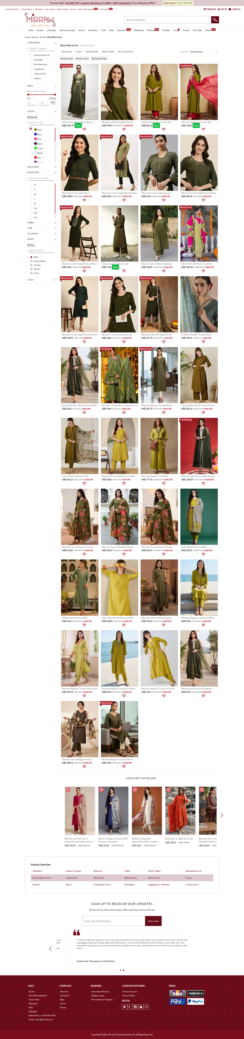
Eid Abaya (129, 884)
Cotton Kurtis (40, 73)
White (40, 153)
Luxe (175, 30)
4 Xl (35, 217)
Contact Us (65, 995)
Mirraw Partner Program (102, 999)
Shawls (36, 884)
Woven (37, 269)
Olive (39, 130)
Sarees (40, 30)
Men (111, 30)
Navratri (123, 30)
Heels (127, 870)
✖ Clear (31, 245)
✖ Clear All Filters (99, 58)
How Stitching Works (38, 995)
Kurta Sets (38, 60)
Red (39, 158)
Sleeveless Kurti (193, 870)
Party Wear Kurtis (42, 877)
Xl (35, 203)
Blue (39, 134)
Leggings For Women (159, 884)
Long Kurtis (39, 69)
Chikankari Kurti (102, 884)
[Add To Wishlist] (84, 129)
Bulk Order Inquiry (85, 9)
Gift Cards (106, 9)
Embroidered (40, 261)
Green (40, 148)
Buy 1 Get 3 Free (126, 51)
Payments (33, 1003)
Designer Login (97, 995)
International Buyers (100, 991)
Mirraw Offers (128, 995)
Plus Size (197, 30)
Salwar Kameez (67, 30)
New (31, 30)
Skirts (69, 884)
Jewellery (93, 30)
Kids (103, 30)
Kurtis (81, 30)
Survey (73, 9)
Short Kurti (154, 877)
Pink (39, 139)
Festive (152, 30)
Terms (62, 1003)
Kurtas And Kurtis (41, 55)
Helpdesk (33, 1011)
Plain (36, 257)
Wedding (138, 30)
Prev (51, 948)
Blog (62, 999)
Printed (37, 265)
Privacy (63, 1007)
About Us (64, 991)
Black (39, 144)
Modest (166, 30)
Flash (210, 30)
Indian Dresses (73, 870)
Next (220, 815)
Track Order (49, 9)
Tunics (188, 877)
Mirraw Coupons (129, 991)
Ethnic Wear (154, 870)
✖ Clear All (32, 117)
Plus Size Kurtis (40, 64)
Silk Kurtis (98, 877)
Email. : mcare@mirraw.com (41, 1019)
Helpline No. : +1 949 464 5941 (42, 1015)
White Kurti (130, 877)
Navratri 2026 (92, 51)
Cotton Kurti (192, 884)
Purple (40, 162)
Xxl (35, 208)
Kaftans (37, 78)
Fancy (36, 273)
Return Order (62, 9)
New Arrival (67, 51)
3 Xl (35, 213)
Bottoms (97, 870)
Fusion (186, 30)
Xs (35, 185)
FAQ (31, 1007)
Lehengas (51, 30)
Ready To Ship (108, 51)
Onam (78, 51)
